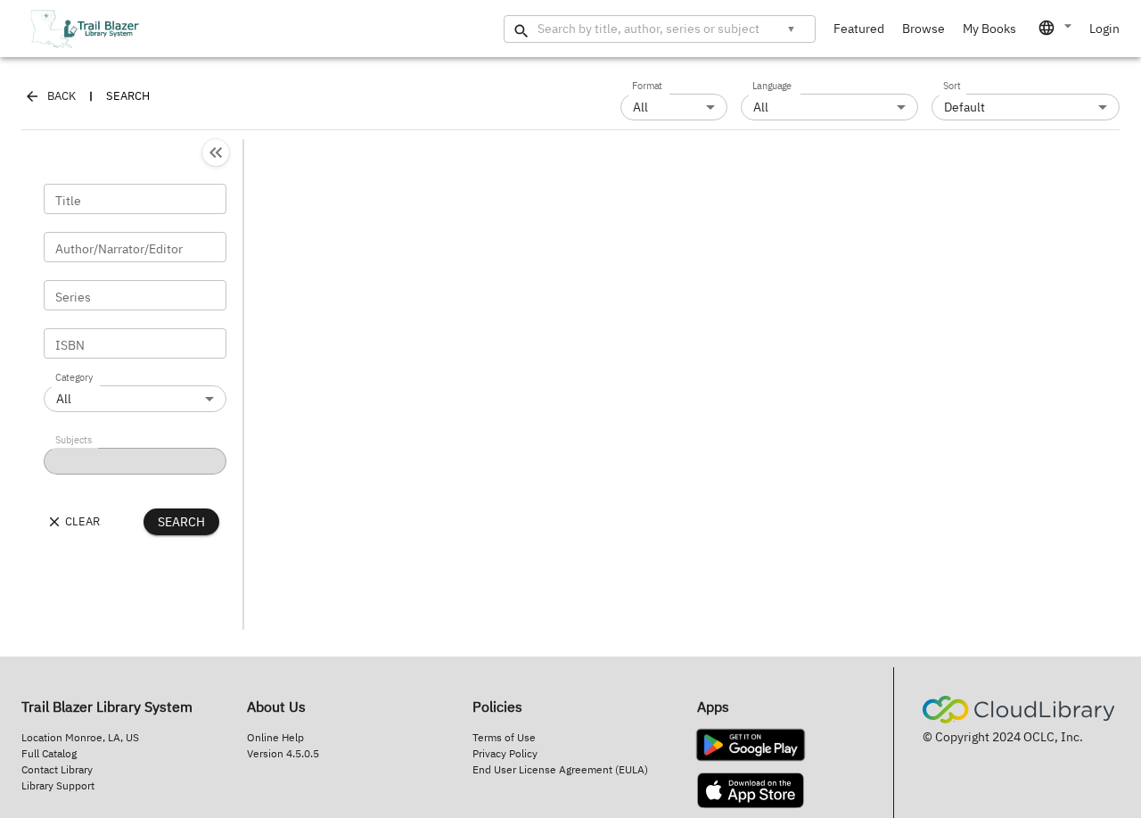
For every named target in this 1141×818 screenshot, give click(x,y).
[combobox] (1056, 27)
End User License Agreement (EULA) (560, 769)
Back (61, 95)
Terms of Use (504, 737)
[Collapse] (215, 152)
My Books (989, 29)
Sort (952, 86)
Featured (858, 29)
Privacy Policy (505, 753)
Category (74, 378)
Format (647, 86)
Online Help (275, 737)
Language (772, 86)
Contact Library (57, 769)
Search (181, 522)
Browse (923, 29)
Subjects (73, 440)
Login (1104, 29)
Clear (82, 521)
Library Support (57, 785)
